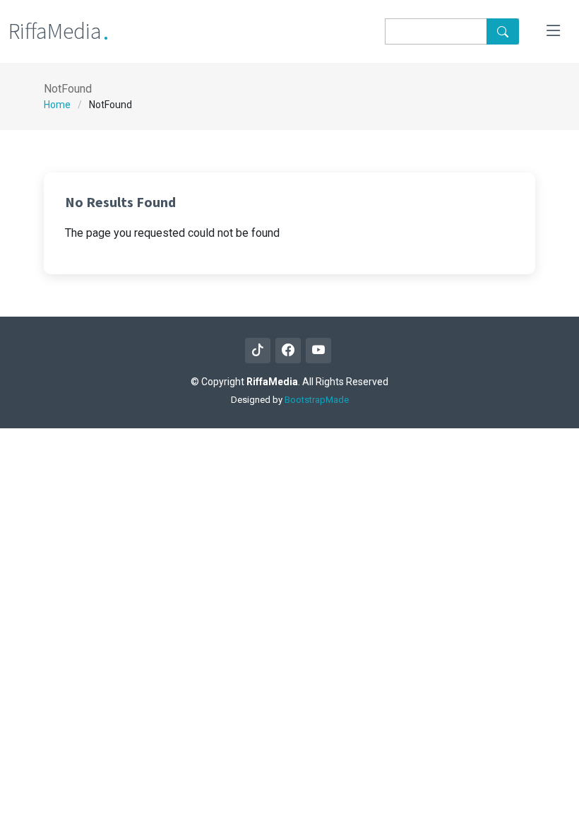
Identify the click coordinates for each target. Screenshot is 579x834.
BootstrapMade (317, 399)
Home (57, 104)
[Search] (503, 31)
